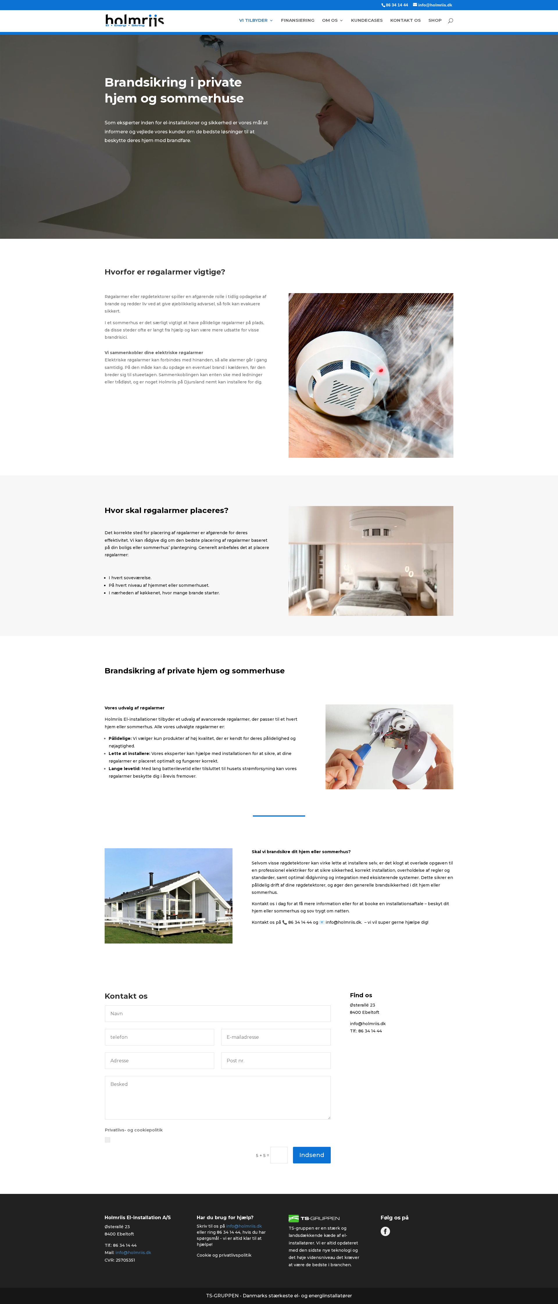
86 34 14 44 (397, 5)
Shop (435, 20)
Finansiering (297, 20)
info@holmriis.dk (343, 922)
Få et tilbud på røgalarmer (148, 175)
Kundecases (367, 20)
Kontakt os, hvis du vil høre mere (158, 413)
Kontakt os (405, 20)
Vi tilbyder (253, 20)
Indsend (311, 1154)
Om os (330, 20)
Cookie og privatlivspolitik (224, 1255)
